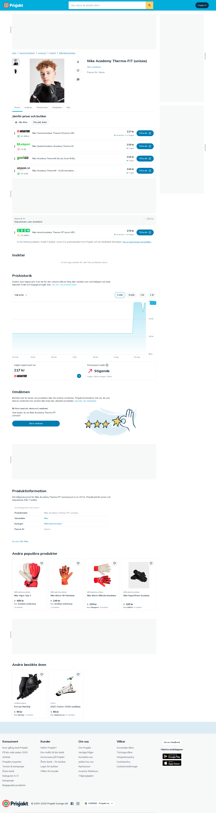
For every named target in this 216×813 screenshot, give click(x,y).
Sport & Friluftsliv (27, 53)
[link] (29, 584)
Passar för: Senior (96, 72)
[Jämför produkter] (78, 79)
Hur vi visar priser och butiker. (137, 242)
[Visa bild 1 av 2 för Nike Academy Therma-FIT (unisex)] (15, 62)
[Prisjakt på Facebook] (72, 803)
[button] (78, 62)
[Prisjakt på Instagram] (78, 803)
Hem (14, 53)
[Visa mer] (14, 133)
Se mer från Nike (20, 541)
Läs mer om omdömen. (86, 401)
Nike (46, 518)
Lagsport (42, 53)
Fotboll (53, 53)
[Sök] (149, 5)
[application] (84, 329)
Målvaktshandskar (67, 53)
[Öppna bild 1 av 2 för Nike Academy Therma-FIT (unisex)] (47, 81)
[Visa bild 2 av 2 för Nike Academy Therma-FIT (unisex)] (15, 71)
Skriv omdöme (94, 67)
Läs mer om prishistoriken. (64, 284)
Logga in (202, 5)
